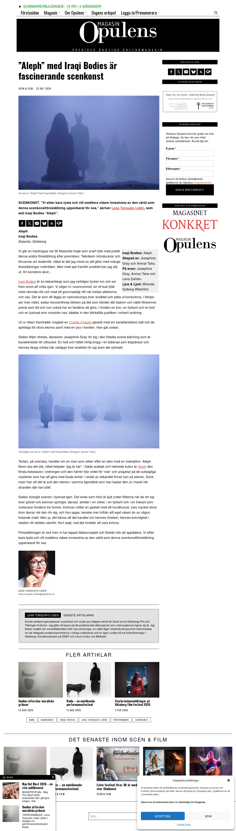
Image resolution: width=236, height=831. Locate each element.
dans (32, 719)
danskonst (47, 719)
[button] (228, 780)
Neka (208, 816)
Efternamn (173, 168)
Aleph (142, 466)
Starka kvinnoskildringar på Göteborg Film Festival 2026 (132, 702)
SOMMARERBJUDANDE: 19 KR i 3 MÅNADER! (62, 6)
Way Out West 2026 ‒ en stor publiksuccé (37, 785)
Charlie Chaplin (80, 322)
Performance (121, 719)
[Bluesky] (44, 223)
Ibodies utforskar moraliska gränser (36, 702)
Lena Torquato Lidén (128, 207)
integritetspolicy (202, 182)
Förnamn (172, 158)
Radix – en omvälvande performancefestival (81, 702)
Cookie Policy (184, 824)
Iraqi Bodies (27, 281)
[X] (29, 223)
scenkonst (141, 719)
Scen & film (25, 88)
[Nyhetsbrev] (59, 223)
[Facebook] (22, 223)
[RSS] (51, 223)
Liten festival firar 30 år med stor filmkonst (117, 787)
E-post (171, 148)
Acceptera (163, 816)
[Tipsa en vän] (37, 223)
